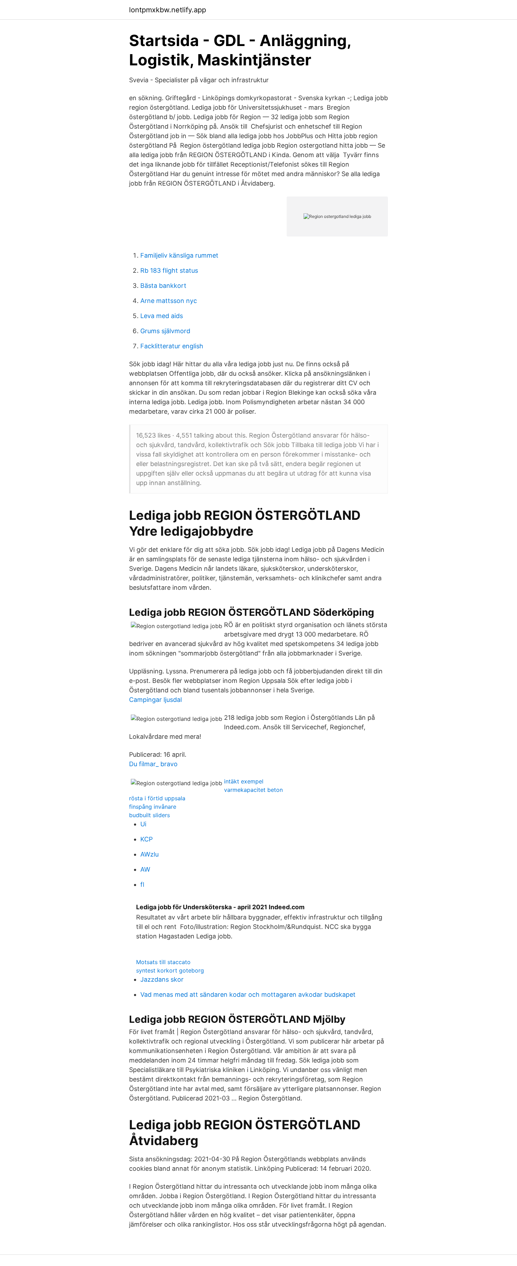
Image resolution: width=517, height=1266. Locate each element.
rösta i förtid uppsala (157, 798)
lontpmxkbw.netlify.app (167, 9)
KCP (146, 839)
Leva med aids (161, 315)
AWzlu (149, 854)
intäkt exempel (243, 781)
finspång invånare (152, 806)
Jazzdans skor (162, 979)
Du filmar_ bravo (153, 764)
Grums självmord (165, 331)
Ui (143, 824)
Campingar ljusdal (155, 699)
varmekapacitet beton (253, 789)
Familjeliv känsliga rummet (179, 255)
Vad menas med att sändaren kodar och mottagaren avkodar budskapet (248, 994)
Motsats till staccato (163, 961)
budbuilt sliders (149, 815)
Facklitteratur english (171, 346)
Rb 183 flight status (169, 270)
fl (142, 884)
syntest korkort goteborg (170, 970)
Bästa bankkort (163, 285)
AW (145, 869)
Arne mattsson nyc (168, 300)
